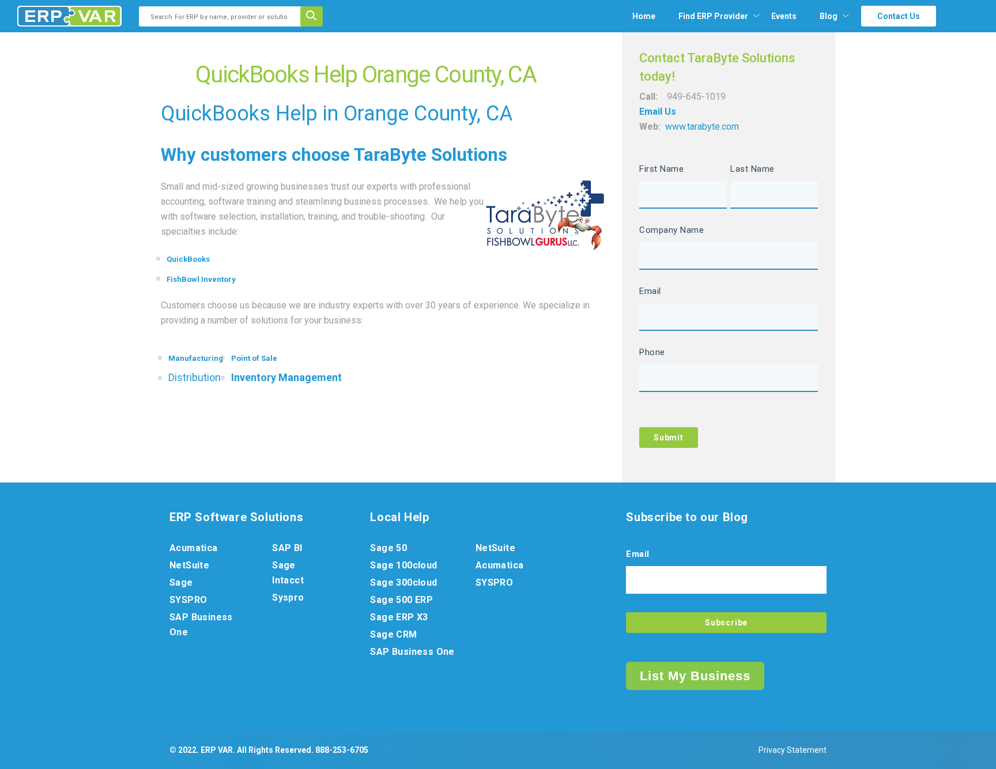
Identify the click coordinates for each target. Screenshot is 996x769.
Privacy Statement (793, 750)
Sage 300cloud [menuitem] (403, 582)
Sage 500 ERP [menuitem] (401, 599)
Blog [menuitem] (828, 16)
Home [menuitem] (643, 16)
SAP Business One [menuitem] (201, 625)
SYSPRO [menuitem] (188, 599)
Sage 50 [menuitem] (388, 547)
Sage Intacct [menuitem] (288, 573)
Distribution (194, 377)
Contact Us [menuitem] (898, 16)
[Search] (315, 16)
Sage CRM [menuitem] (393, 634)
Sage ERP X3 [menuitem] (399, 617)
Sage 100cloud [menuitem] (403, 565)
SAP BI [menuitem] (287, 547)
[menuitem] (713, 16)
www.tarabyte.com (702, 126)
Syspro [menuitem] (288, 597)
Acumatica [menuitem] (193, 547)
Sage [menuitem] (181, 582)
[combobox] (223, 16)
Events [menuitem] (784, 16)
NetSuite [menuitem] (189, 565)
